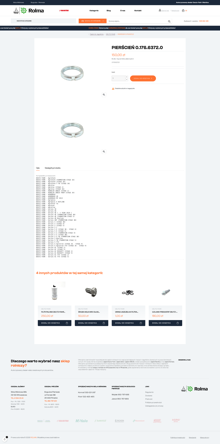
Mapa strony (204, 438)
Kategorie (94, 10)
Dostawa (148, 396)
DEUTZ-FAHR (45, 309)
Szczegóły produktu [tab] (52, 168)
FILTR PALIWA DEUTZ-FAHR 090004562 (52, 312)
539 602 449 (203, 21)
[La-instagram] (183, 364)
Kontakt (138, 10)
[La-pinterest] (187, 364)
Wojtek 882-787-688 (120, 395)
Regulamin (149, 392)
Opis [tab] (38, 168)
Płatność (148, 399)
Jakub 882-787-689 (120, 399)
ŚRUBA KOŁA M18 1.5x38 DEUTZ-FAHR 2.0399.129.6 (89, 312)
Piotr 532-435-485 (86, 397)
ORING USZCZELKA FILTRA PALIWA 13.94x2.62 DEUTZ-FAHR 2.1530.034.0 (126, 312)
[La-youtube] (191, 364)
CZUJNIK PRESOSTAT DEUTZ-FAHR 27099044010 (164, 312)
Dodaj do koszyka (142, 78)
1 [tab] (110, 328)
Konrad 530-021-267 (87, 392)
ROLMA (34, 437)
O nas (122, 10)
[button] (17, 398)
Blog (109, 10)
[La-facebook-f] (179, 364)
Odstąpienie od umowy (154, 406)
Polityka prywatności (153, 402)
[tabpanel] (54, 303)
